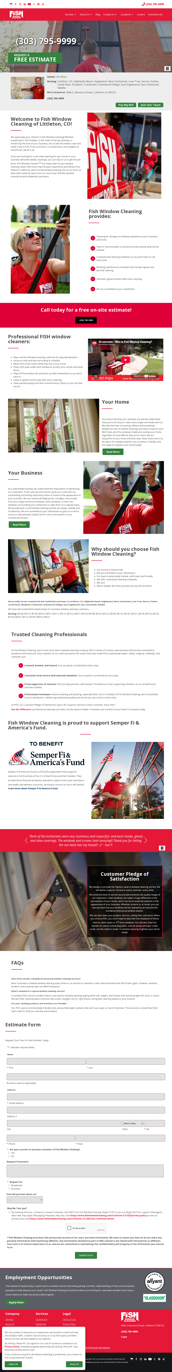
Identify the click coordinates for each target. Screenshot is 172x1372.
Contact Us (108, 14)
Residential (16, 1185)
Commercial (41, 1319)
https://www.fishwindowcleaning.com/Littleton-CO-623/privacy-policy (108, 1215)
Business (15, 1188)
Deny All (74, 1364)
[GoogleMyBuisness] (11, 4)
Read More (113, 451)
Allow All (13, 1364)
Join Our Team (151, 105)
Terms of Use (69, 1319)
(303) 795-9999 (155, 4)
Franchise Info (155, 14)
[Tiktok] (43, 4)
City (9, 1129)
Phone (11, 1143)
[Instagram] (20, 4)
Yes (13, 1152)
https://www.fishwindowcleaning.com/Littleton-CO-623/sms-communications (72, 1218)
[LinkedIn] (24, 4)
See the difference (21, 709)
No (12, 1156)
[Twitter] (33, 4)
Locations (126, 14)
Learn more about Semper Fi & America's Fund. (33, 788)
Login (124, 1336)
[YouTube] (29, 4)
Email (79, 1143)
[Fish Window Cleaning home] (17, 14)
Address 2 (12, 1116)
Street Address (15, 1103)
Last (89, 1067)
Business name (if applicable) (21, 1083)
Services (69, 14)
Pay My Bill (125, 105)
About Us (84, 14)
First (10, 1067)
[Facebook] (15, 4)
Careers (141, 14)
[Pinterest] (38, 4)
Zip (146, 1129)
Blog (98, 14)
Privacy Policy (69, 1324)
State (125, 1129)
